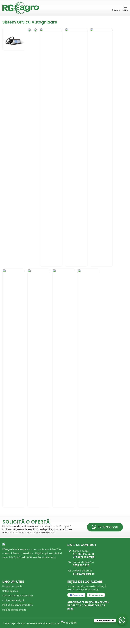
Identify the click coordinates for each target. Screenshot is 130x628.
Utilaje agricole (10, 591)
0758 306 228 (107, 527)
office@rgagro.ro (84, 573)
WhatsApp (97, 595)
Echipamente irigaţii (13, 600)
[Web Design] (68, 623)
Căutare (116, 10)
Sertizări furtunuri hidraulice (17, 595)
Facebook (77, 595)
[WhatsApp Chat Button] (122, 620)
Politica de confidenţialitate (17, 605)
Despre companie (12, 586)
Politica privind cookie (14, 609)
